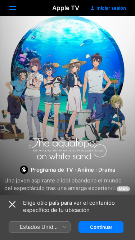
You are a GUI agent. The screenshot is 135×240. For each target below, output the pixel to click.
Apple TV (65, 8)
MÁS (123, 188)
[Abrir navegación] (17, 8)
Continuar (101, 227)
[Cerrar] (12, 204)
